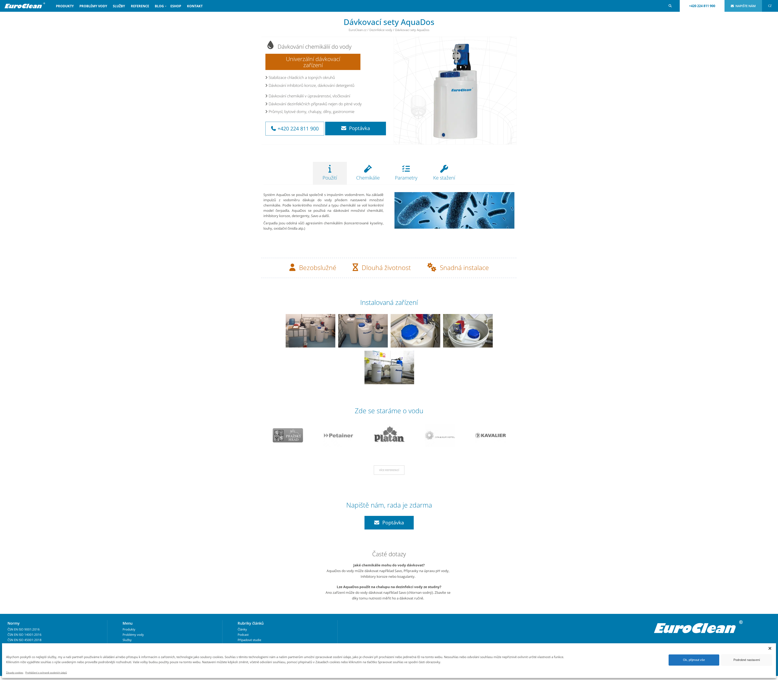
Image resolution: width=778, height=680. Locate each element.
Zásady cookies (14, 672)
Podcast (243, 635)
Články (242, 629)
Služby (119, 6)
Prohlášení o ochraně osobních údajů (46, 672)
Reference (140, 6)
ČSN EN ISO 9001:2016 (23, 629)
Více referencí (389, 470)
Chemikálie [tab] (368, 177)
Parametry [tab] (406, 177)
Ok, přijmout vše (694, 660)
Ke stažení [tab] (444, 177)
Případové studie (249, 640)
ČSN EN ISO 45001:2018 (24, 640)
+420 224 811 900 (702, 6)
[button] (770, 648)
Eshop (175, 6)
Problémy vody (93, 6)
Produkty (65, 6)
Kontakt (195, 6)
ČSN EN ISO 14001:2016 (24, 635)
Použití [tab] (330, 177)
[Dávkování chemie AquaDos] (310, 331)
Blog (158, 8)
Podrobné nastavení (746, 660)
